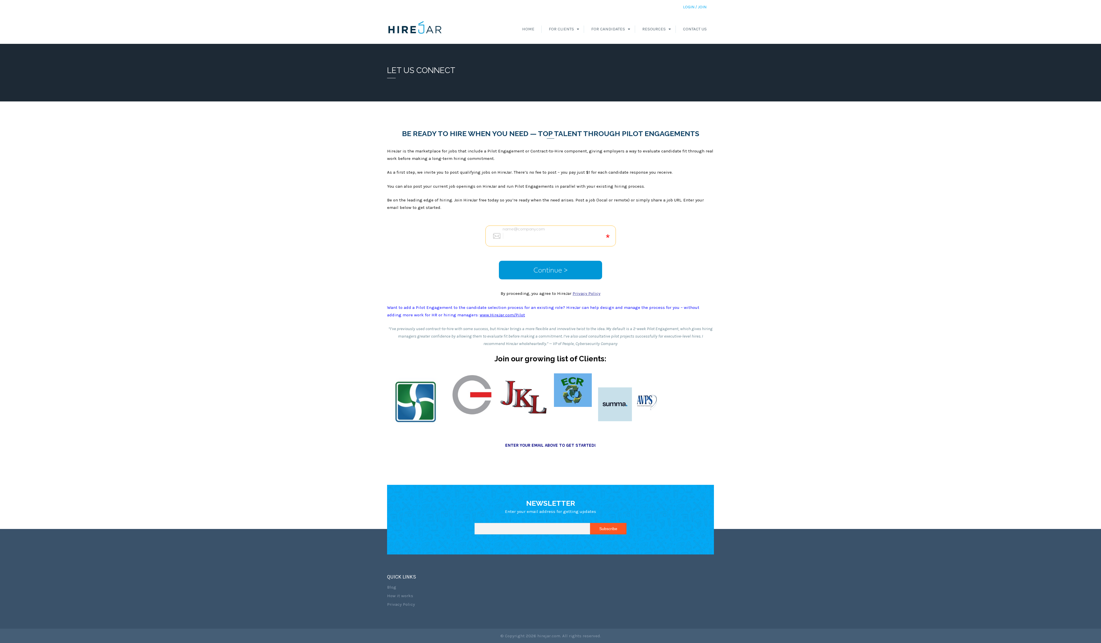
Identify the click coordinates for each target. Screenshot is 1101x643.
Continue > (550, 270)
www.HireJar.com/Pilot (502, 314)
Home (528, 29)
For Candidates (608, 29)
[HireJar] (415, 29)
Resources (654, 29)
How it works (400, 595)
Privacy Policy (401, 604)
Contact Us (695, 29)
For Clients (561, 29)
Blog (391, 587)
